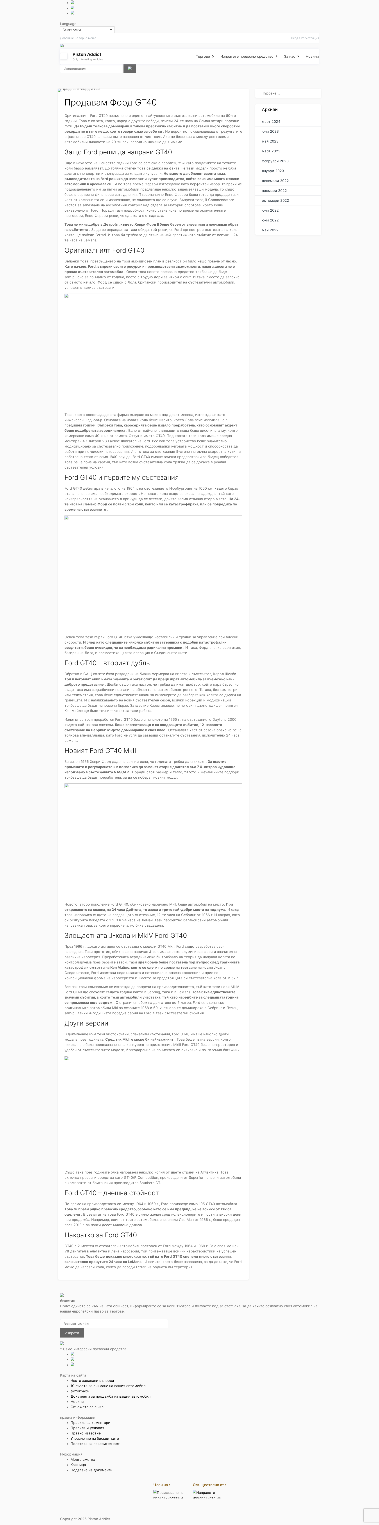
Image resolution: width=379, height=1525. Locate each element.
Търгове (203, 56)
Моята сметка (83, 1459)
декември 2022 (275, 180)
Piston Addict (87, 54)
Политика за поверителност (95, 1443)
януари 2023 (273, 171)
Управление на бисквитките (95, 1438)
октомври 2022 (275, 200)
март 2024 (271, 121)
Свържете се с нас (87, 1407)
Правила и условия (87, 1428)
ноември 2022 (274, 190)
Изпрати (72, 1333)
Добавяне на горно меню (78, 38)
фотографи (80, 1391)
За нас (289, 56)
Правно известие (86, 1433)
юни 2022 (270, 220)
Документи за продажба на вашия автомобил (110, 1396)
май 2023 (270, 141)
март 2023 (271, 151)
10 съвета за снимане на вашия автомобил (108, 1386)
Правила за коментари (90, 1422)
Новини (312, 56)
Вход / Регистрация (305, 38)
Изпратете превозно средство (247, 56)
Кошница (78, 1465)
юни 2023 (270, 131)
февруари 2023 (275, 161)
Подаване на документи (92, 1470)
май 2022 (270, 230)
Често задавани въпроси (92, 1380)
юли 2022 (270, 210)
